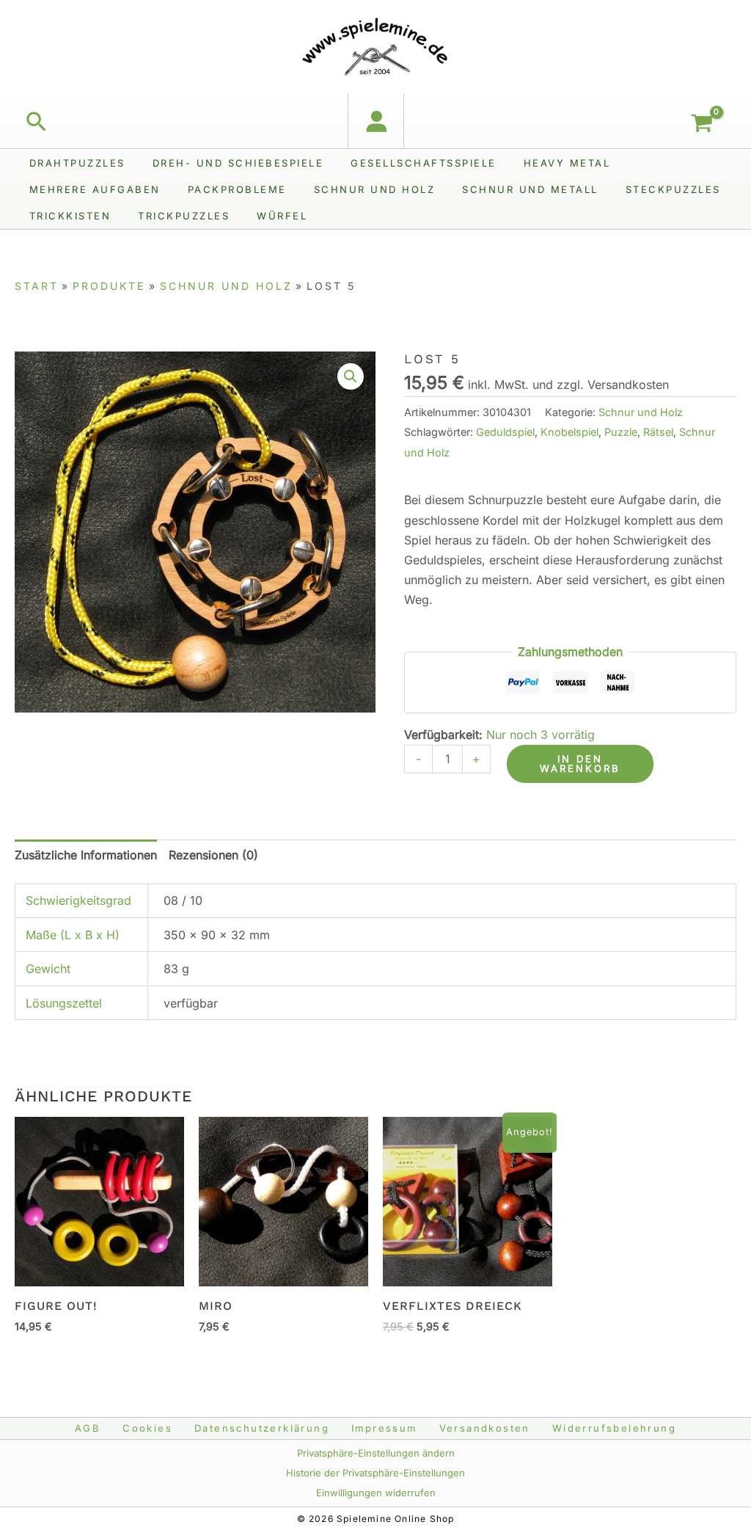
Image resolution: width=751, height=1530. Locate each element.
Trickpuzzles (184, 216)
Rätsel (658, 432)
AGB (87, 1428)
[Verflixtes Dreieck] (467, 1201)
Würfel (282, 216)
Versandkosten (484, 1428)
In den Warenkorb (580, 763)
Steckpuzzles (673, 189)
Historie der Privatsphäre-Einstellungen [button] (375, 1473)
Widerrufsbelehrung (614, 1428)
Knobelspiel (569, 432)
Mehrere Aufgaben (95, 189)
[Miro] (283, 1201)
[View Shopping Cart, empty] (707, 124)
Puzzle (620, 432)
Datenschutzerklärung (261, 1428)
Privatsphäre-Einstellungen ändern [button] (376, 1453)
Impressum (384, 1428)
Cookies (147, 1428)
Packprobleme (237, 189)
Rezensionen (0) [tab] (213, 855)
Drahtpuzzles (77, 163)
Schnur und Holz (375, 189)
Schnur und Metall (530, 189)
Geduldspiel (505, 432)
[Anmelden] (375, 120)
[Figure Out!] (99, 1201)
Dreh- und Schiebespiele (238, 163)
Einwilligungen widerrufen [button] (376, 1492)
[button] (36, 122)
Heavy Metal (567, 163)
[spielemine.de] (375, 45)
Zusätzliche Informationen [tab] (86, 855)
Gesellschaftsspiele (424, 163)
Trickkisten (70, 216)
